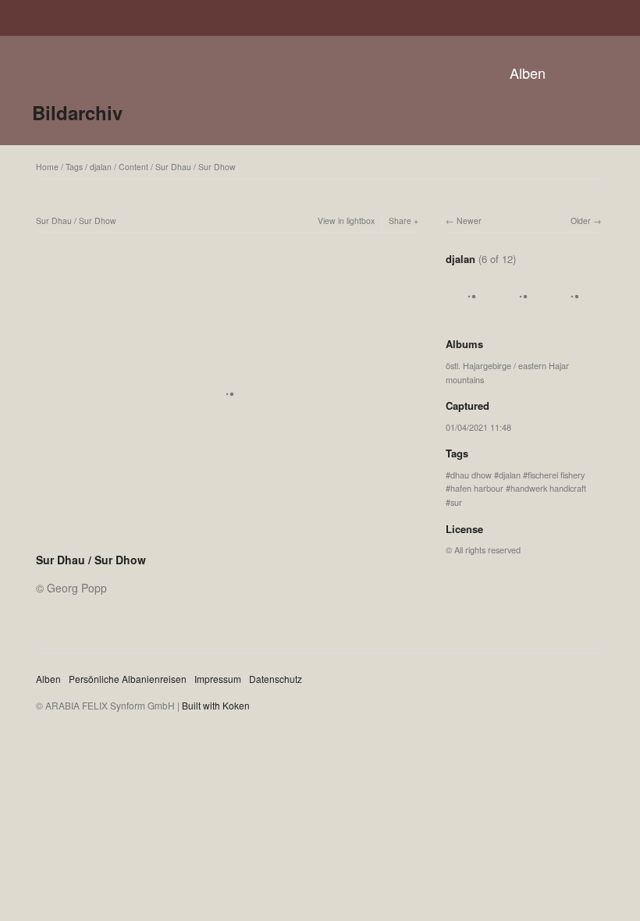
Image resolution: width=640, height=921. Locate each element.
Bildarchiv (77, 112)
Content (133, 166)
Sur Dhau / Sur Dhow (195, 166)
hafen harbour (476, 488)
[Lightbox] (227, 539)
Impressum (217, 678)
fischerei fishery (556, 474)
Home (47, 166)
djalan (101, 166)
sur (456, 502)
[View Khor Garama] (469, 313)
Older (581, 220)
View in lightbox (346, 220)
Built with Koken (216, 705)
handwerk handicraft (548, 488)
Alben (528, 72)
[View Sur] (572, 313)
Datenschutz (275, 678)
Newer (469, 220)
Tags (74, 166)
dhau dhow (471, 474)
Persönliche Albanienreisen (128, 678)
